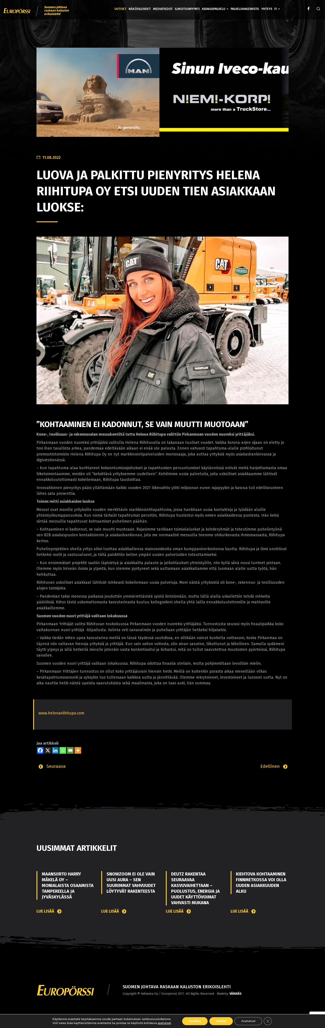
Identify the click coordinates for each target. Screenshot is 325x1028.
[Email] (70, 750)
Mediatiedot (163, 9)
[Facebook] (40, 750)
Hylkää (221, 1021)
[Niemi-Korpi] (162, 93)
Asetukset (248, 1021)
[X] (47, 750)
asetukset (164, 1023)
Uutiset (120, 9)
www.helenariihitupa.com (61, 713)
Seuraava (55, 766)
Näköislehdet (140, 9)
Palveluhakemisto (245, 9)
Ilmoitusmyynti (187, 9)
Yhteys (266, 9)
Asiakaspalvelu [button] (214, 9)
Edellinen (270, 766)
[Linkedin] (55, 750)
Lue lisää (45, 911)
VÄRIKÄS (235, 994)
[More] (78, 750)
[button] (277, 5)
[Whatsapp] (62, 750)
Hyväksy (195, 1021)
